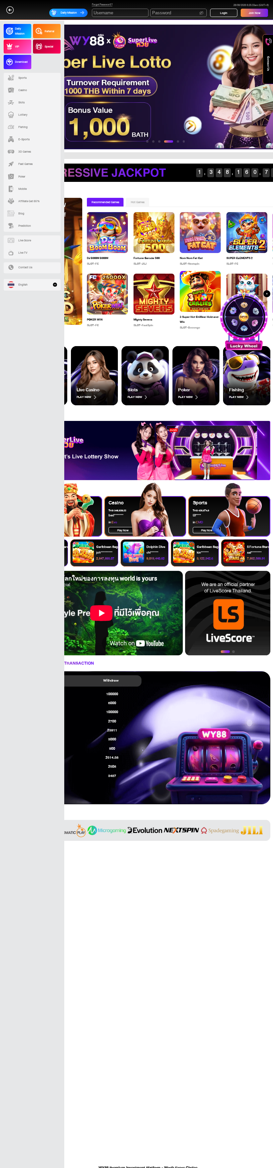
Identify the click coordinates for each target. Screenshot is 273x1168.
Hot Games (137, 202)
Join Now (254, 13)
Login (223, 13)
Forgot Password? (102, 5)
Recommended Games (105, 202)
